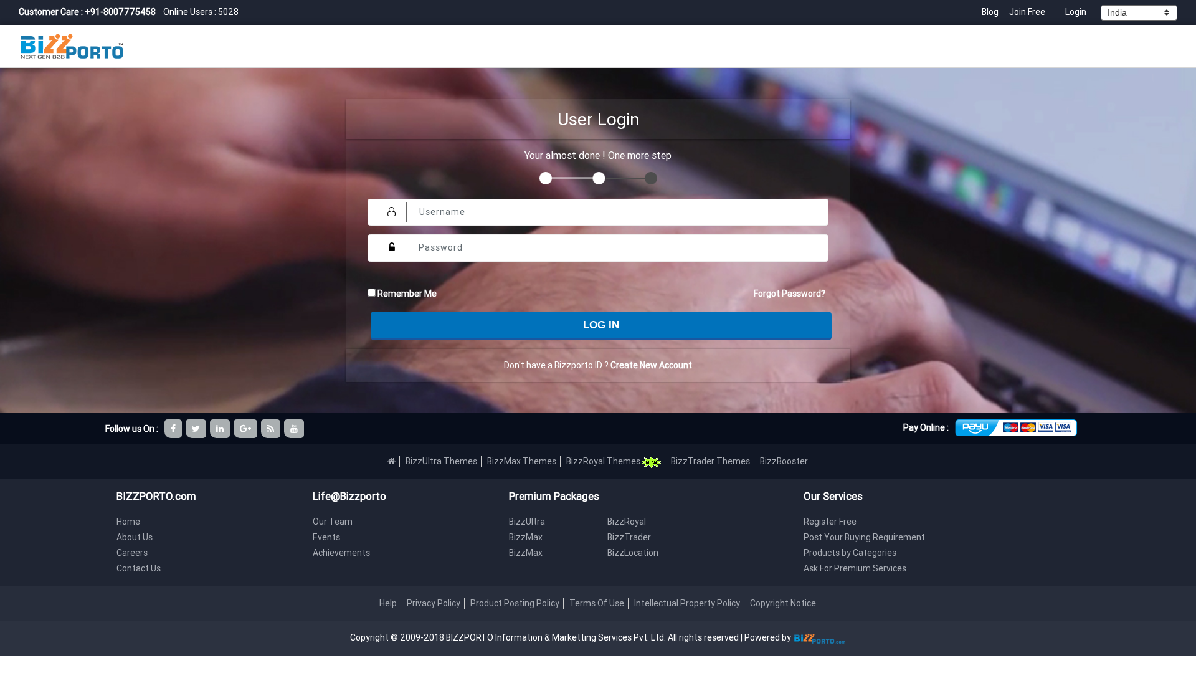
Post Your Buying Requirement (864, 537)
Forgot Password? (789, 293)
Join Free (1027, 11)
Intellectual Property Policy (687, 603)
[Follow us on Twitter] (197, 428)
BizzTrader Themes (710, 461)
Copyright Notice (783, 603)
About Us (134, 537)
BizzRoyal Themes (604, 461)
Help (388, 603)
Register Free (830, 521)
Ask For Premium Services (855, 568)
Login (1075, 11)
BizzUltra (527, 521)
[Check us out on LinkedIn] (221, 428)
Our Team (333, 521)
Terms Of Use (596, 603)
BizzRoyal (626, 521)
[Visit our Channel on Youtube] (295, 428)
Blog (991, 11)
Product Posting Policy (514, 603)
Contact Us (138, 568)
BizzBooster (784, 461)
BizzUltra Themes (441, 461)
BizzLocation (632, 552)
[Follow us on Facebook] (174, 428)
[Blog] (271, 428)
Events (326, 537)
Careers (132, 552)
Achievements (341, 552)
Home (128, 521)
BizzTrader (629, 537)
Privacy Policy (433, 603)
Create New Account (651, 365)
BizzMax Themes (521, 461)
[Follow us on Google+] (246, 428)
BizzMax (528, 537)
